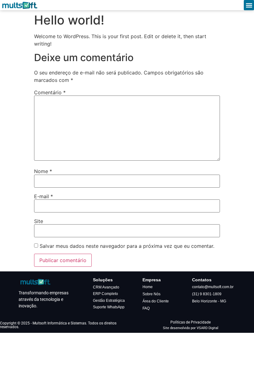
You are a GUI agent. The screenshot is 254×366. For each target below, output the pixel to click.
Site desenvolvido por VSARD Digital (190, 328)
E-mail (43, 196)
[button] (249, 5)
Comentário (50, 92)
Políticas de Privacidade (190, 322)
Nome (43, 171)
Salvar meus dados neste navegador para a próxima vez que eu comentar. (127, 245)
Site (38, 221)
